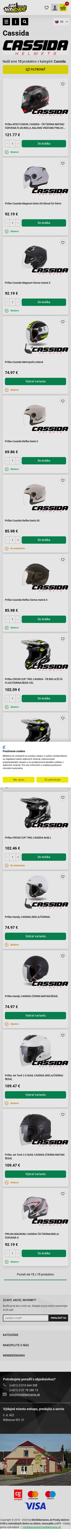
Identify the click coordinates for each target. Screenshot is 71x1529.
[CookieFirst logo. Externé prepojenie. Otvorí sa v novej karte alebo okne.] (4, 747)
